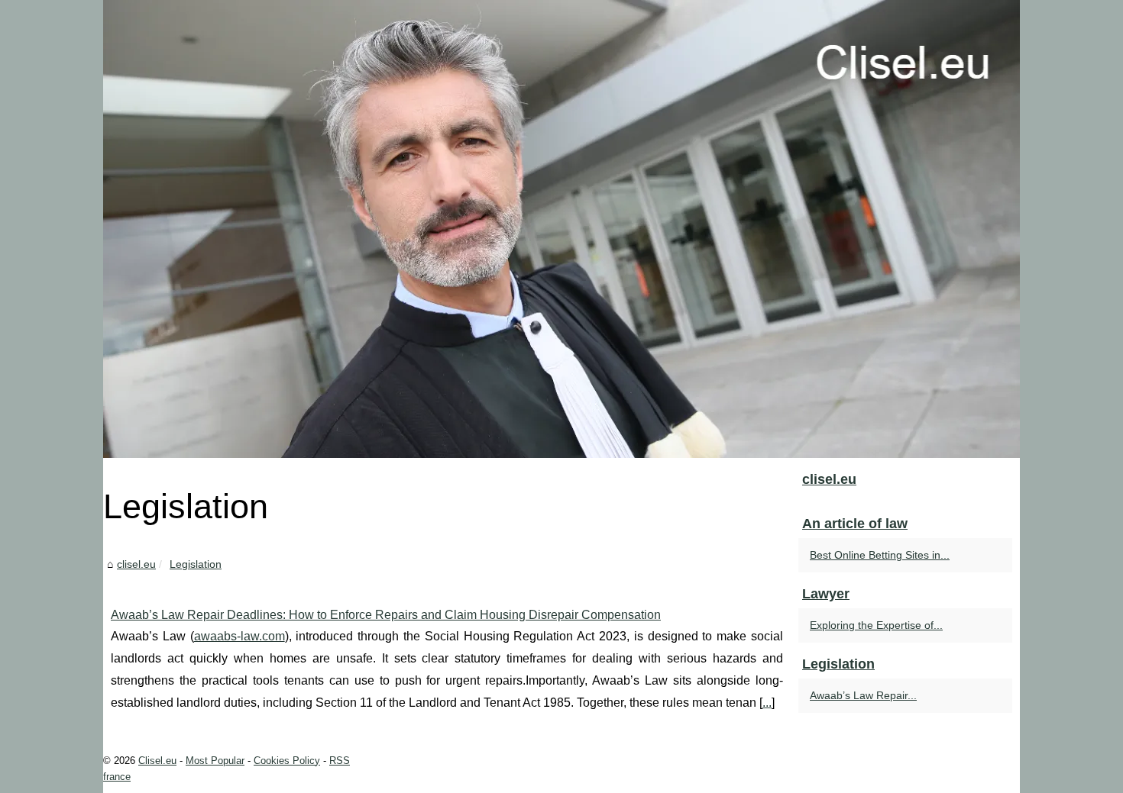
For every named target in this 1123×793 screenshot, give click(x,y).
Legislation (196, 564)
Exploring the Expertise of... (876, 625)
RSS (339, 760)
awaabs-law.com (239, 636)
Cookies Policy (287, 760)
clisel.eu (136, 564)
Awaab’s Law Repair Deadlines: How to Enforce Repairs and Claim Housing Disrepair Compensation (386, 614)
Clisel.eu (157, 760)
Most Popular (215, 760)
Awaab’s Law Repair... (863, 695)
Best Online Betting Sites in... (880, 555)
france (117, 776)
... (767, 702)
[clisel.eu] (561, 229)
